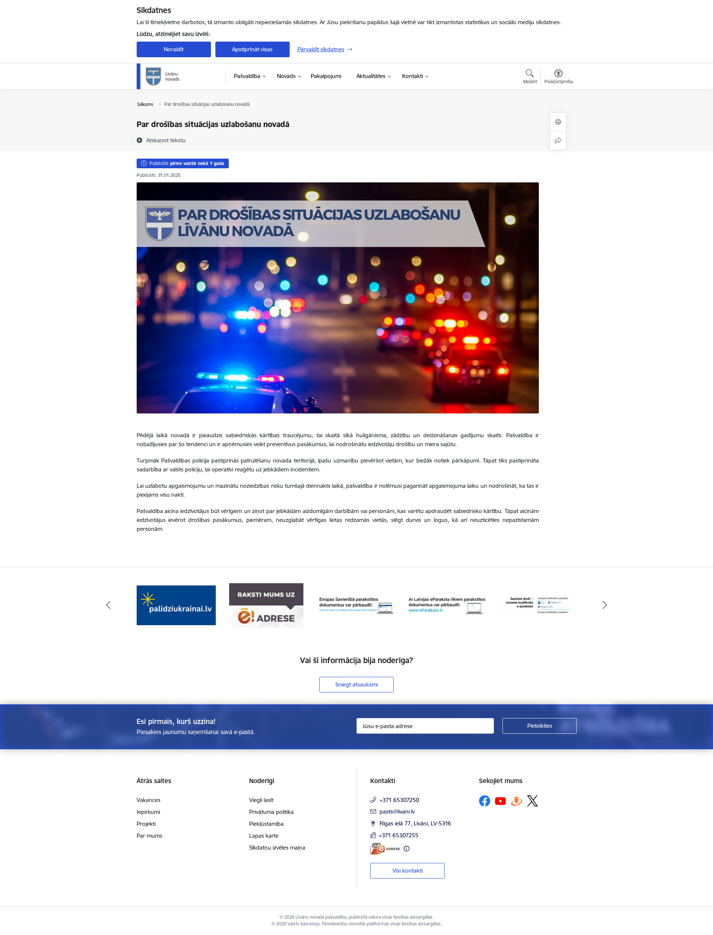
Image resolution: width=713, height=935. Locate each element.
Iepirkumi (148, 811)
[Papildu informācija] (406, 848)
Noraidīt (173, 49)
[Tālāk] (605, 605)
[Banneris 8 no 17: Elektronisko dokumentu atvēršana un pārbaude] (446, 604)
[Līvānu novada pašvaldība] (179, 76)
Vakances (148, 799)
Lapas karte (264, 835)
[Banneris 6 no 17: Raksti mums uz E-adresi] (266, 604)
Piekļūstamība (266, 823)
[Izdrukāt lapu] (558, 122)
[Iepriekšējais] (108, 605)
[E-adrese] (385, 849)
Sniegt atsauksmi (356, 684)
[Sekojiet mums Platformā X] (532, 800)
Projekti (146, 823)
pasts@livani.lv (397, 811)
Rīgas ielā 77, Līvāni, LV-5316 (415, 823)
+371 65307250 (399, 799)
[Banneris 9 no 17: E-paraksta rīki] (537, 604)
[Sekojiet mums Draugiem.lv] (516, 800)
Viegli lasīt (261, 799)
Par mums (149, 835)
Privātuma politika (271, 811)
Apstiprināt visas (252, 49)
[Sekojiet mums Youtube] (500, 800)
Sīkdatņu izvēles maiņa (277, 847)
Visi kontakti (408, 870)
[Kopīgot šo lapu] (558, 141)
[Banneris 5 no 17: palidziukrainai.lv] (176, 604)
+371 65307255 (399, 835)
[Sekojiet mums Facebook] (484, 800)
